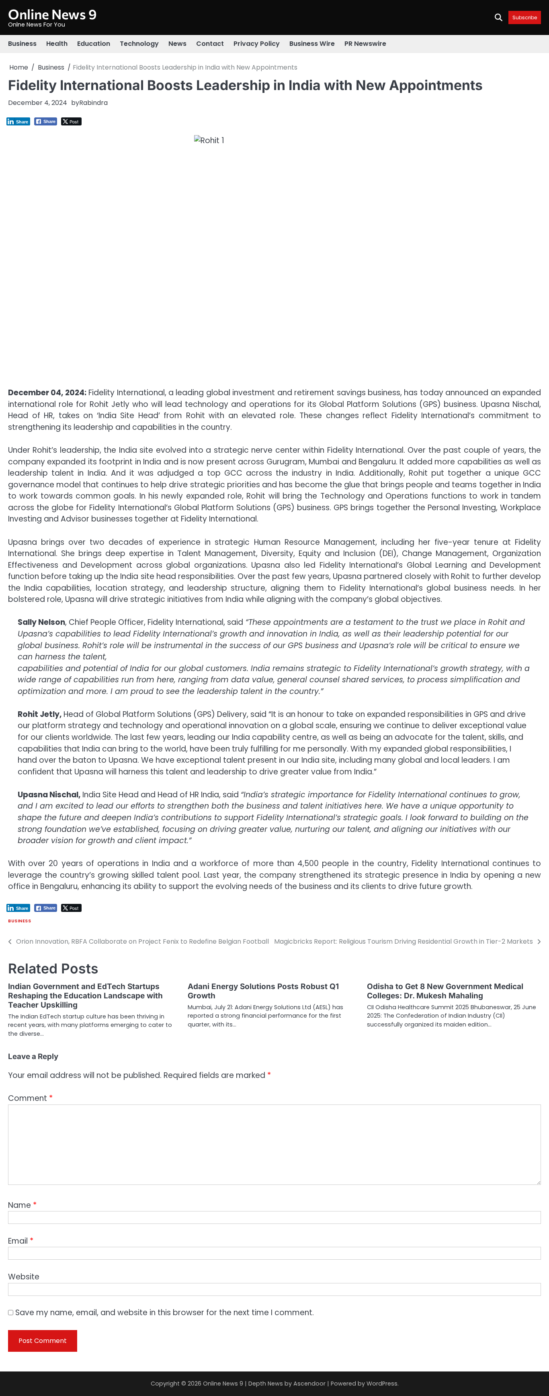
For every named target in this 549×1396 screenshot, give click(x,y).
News (177, 43)
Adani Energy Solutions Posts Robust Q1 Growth (263, 991)
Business (22, 43)
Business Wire (312, 43)
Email (20, 1241)
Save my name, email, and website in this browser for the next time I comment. (164, 1312)
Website (23, 1276)
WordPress (382, 1384)
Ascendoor (309, 1384)
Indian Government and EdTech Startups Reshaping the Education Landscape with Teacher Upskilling (85, 996)
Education (93, 43)
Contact (210, 43)
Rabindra (93, 102)
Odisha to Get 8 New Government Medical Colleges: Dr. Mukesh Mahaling (445, 991)
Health (57, 43)
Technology (139, 43)
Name (22, 1205)
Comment (30, 1098)
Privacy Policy (257, 43)
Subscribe (524, 17)
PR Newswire (365, 43)
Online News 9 (52, 14)
